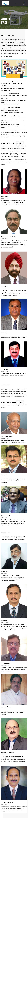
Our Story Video (13, 76)
